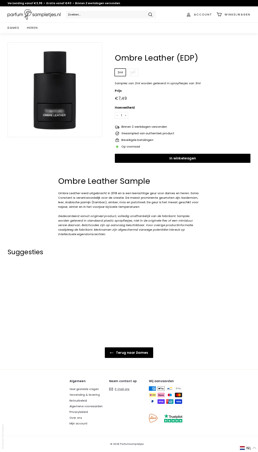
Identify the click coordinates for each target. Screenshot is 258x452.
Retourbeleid (78, 401)
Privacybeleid (79, 412)
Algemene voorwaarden (86, 406)
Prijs (118, 91)
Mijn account (79, 423)
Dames (13, 28)
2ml (120, 72)
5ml (132, 72)
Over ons (76, 418)
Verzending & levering (85, 395)
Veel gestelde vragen (84, 389)
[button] (248, 448)
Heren (32, 28)
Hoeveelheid (125, 107)
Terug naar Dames (131, 352)
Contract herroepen (2, 436)
